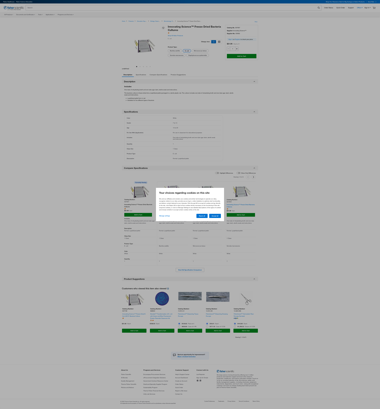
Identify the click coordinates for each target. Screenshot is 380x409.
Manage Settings (164, 216)
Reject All (202, 216)
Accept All (215, 216)
